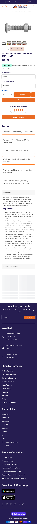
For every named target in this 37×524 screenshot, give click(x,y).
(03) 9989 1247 (11, 340)
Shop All (5, 425)
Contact (8, 349)
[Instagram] (11, 504)
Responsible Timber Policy (11, 471)
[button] (5, 6)
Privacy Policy (7, 457)
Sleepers (5, 392)
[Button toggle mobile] (3, 6)
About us (5, 428)
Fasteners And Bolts (17, 49)
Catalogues (6, 421)
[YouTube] (19, 504)
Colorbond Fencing (9, 374)
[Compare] (33, 94)
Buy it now (18, 100)
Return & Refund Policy (10, 464)
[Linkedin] (23, 504)
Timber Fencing (7, 371)
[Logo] (20, 6)
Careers (4, 432)
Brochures (5, 418)
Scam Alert (6, 414)
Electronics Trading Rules (11, 468)
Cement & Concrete (9, 378)
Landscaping (6, 388)
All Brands (5, 446)
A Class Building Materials (21, 518)
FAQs (3, 439)
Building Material (8, 381)
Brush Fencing (7, 385)
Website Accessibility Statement (13, 475)
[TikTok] (15, 504)
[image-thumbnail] (4, 43)
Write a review (18, 117)
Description (7, 192)
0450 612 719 (10, 336)
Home (5, 12)
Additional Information (11, 267)
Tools (4, 399)
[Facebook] (3, 504)
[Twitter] (7, 504)
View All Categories (9, 402)
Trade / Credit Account (10, 442)
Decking (5, 395)
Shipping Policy (7, 461)
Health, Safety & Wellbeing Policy (14, 478)
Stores (4, 435)
